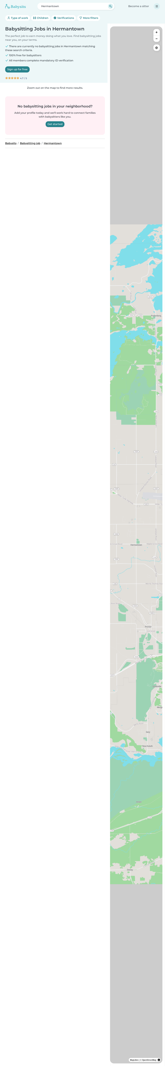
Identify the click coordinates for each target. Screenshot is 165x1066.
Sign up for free (17, 69)
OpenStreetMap (149, 1059)
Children (42, 17)
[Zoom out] (156, 38)
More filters (90, 17)
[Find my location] (156, 47)
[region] (136, 544)
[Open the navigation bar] (157, 6)
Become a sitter (138, 6)
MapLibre (134, 1059)
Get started (55, 124)
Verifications (65, 17)
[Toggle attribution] (159, 1060)
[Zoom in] (156, 32)
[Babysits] (15, 6)
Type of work (19, 17)
